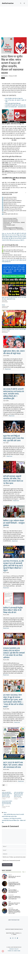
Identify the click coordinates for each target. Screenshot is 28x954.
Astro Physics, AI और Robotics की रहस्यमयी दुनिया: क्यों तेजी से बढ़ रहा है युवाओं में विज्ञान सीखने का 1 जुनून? (13, 566)
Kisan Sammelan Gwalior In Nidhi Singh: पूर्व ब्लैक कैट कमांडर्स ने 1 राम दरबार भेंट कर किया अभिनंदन (14, 653)
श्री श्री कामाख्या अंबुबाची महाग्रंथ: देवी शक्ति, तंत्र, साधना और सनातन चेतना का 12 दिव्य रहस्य (13, 480)
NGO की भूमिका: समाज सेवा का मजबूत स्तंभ (14, 98)
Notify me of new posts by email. (11, 860)
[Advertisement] (14, 21)
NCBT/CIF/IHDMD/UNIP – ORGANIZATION (15, 106)
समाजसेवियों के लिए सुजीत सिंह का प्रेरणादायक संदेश (15, 105)
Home (3, 305)
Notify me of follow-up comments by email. (14, 857)
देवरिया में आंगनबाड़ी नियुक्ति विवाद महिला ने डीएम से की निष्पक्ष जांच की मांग (13, 610)
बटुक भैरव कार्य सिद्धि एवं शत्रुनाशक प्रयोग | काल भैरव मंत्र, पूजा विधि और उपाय (13, 438)
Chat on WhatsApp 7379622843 (15, 276)
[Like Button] (3, 785)
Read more (8, 369)
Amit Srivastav (4, 76)
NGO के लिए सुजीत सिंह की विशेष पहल (12, 103)
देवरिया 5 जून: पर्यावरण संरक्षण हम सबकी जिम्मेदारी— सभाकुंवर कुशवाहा (14, 523)
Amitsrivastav (8, 3)
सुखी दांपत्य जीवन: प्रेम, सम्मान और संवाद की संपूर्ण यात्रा (14, 352)
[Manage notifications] (3, 951)
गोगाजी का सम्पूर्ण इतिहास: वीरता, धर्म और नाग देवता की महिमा (14, 329)
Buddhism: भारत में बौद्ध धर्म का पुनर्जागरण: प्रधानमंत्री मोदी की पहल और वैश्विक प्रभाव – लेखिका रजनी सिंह (13, 820)
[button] (20, 3)
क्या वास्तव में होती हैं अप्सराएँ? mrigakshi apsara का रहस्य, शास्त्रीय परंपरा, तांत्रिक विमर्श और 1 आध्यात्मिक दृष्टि (13, 394)
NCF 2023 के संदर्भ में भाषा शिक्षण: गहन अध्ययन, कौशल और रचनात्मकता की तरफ (13, 764)
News (5, 812)
